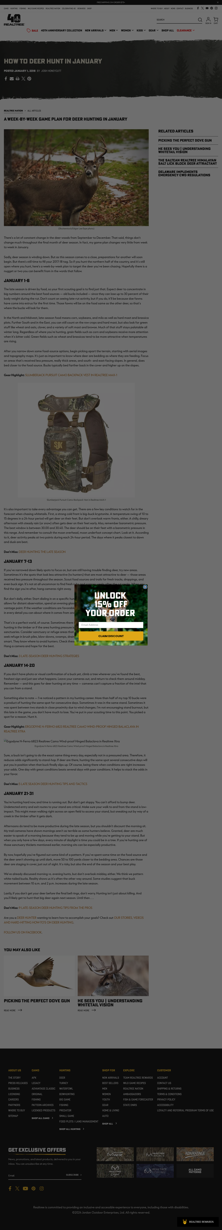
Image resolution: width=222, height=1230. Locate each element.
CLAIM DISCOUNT (111, 636)
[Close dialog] (145, 587)
